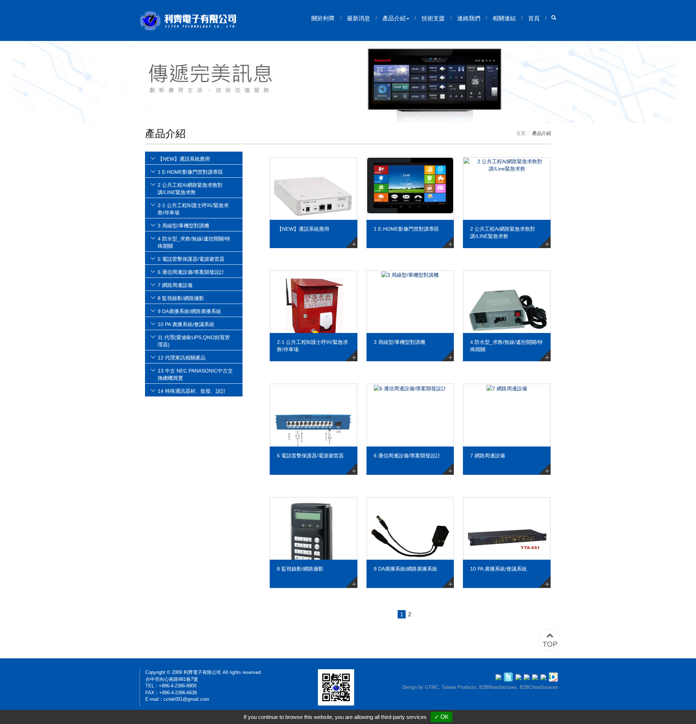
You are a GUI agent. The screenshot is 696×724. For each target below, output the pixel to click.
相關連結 (504, 18)
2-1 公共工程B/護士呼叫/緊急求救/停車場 (312, 345)
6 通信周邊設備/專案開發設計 (407, 455)
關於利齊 (323, 18)
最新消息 (358, 18)
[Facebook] (500, 676)
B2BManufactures (498, 687)
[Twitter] (509, 676)
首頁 (534, 18)
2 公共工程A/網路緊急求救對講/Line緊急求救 (502, 232)
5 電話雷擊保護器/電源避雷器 (310, 455)
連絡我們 (468, 18)
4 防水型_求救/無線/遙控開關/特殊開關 (506, 345)
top (550, 644)
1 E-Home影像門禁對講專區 (406, 229)
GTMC (432, 687)
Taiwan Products (459, 687)
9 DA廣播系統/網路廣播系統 (405, 569)
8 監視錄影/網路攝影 (300, 569)
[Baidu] (544, 676)
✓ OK (441, 717)
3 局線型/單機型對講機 (399, 342)
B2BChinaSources (539, 687)
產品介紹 (394, 18)
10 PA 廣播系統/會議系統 (498, 569)
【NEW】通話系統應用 (303, 229)
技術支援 (433, 18)
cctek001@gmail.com (186, 699)
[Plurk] (519, 676)
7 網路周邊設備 (487, 455)
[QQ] (553, 676)
